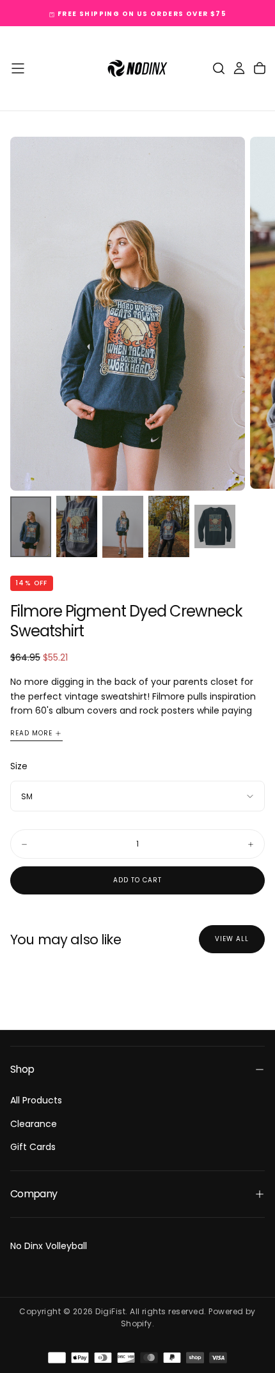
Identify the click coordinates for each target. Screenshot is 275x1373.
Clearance (33, 1123)
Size (19, 766)
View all (232, 939)
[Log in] (239, 68)
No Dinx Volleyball (48, 1245)
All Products (36, 1100)
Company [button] (34, 1193)
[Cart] (259, 68)
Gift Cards (33, 1146)
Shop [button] (22, 1069)
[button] (18, 68)
